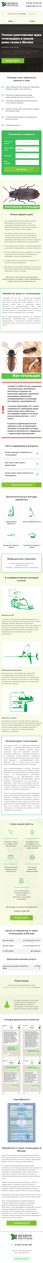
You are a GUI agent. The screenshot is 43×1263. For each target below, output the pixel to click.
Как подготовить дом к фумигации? (15, 464)
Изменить (32, 14)
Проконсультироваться (21, 485)
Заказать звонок (21, 1259)
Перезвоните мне (22, 1223)
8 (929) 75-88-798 (34, 3)
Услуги (32, 21)
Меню (10, 21)
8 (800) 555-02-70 (34, 6)
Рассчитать (21, 169)
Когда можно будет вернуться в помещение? (19, 474)
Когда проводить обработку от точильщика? (19, 453)
